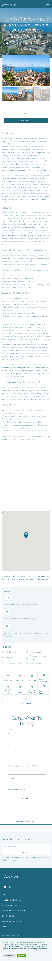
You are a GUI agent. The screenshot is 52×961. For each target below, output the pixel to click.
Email (11, 754)
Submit (26, 852)
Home (5, 895)
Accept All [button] (21, 955)
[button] (47, 70)
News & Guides (10, 905)
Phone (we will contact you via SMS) (22, 766)
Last (9, 744)
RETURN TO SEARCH (26, 822)
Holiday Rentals (11, 900)
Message (11, 778)
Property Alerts (11, 921)
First (9, 733)
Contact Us (8, 916)
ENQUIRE (26, 120)
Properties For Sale (13, 911)
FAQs (4, 927)
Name (11, 729)
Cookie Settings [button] (9, 955)
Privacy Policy (10, 935)
